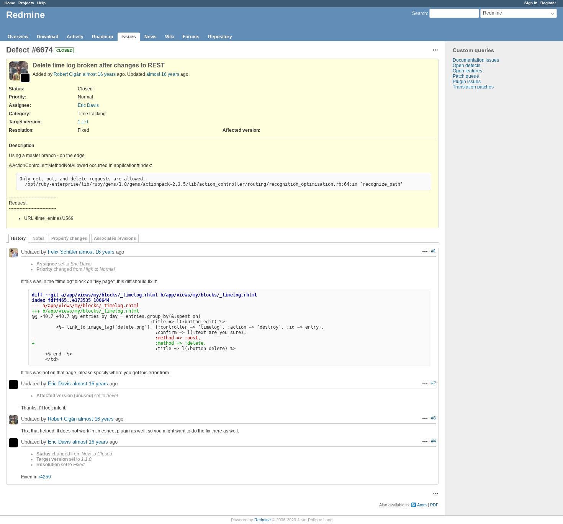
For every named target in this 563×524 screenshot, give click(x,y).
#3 (433, 418)
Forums (191, 36)
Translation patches (473, 87)
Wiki (169, 36)
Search (419, 13)
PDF (434, 505)
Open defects (466, 65)
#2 (433, 382)
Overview (18, 36)
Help (41, 3)
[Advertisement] (483, 210)
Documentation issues (476, 60)
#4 (433, 441)
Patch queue (466, 76)
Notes (38, 238)
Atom (422, 505)
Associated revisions (115, 238)
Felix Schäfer (62, 252)
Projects (26, 3)
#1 (433, 251)
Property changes (69, 238)
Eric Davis (88, 105)
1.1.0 (83, 121)
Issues (128, 36)
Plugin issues (467, 81)
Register (548, 3)
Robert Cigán (68, 74)
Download (47, 36)
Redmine (262, 519)
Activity (75, 36)
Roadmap (102, 36)
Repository (220, 36)
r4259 (45, 477)
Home (10, 3)
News (150, 36)
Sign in (530, 3)
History (18, 238)
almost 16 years (99, 74)
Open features (467, 71)
